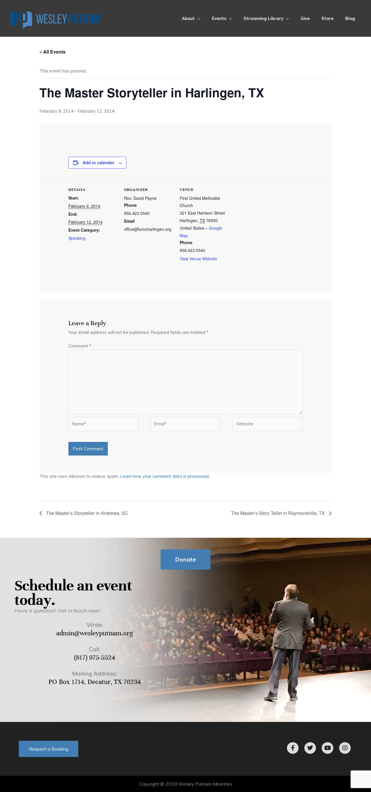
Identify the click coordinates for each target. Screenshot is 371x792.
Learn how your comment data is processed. (165, 476)
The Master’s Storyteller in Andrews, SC (86, 513)
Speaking (77, 238)
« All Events (52, 51)
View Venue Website (198, 258)
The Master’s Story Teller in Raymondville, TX (278, 513)
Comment (79, 346)
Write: (95, 624)
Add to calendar (98, 162)
